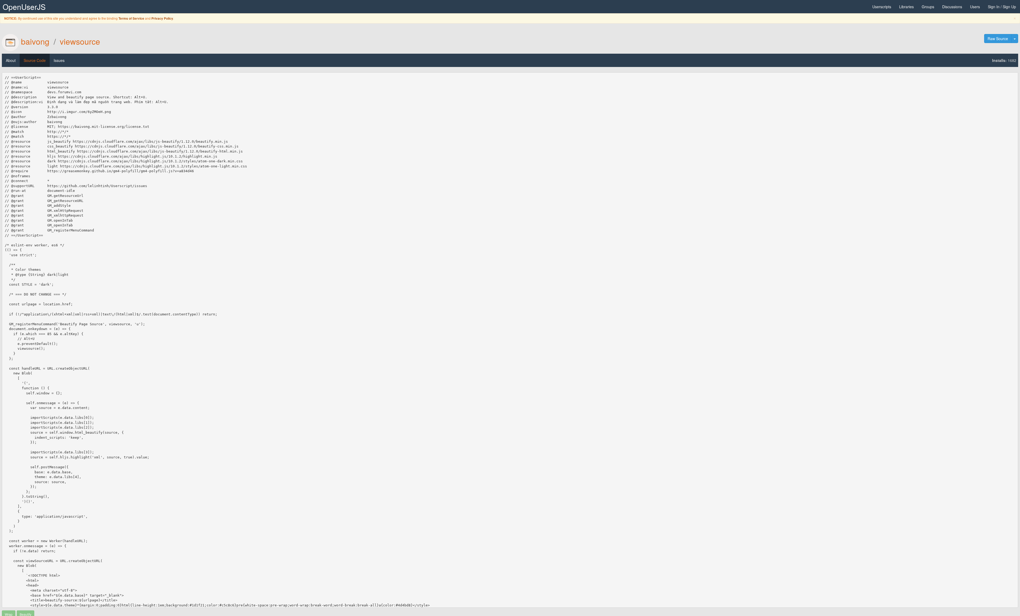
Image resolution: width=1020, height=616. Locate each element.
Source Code (35, 60)
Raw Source (998, 38)
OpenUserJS (24, 6)
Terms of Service (131, 18)
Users (975, 6)
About (11, 60)
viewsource (80, 41)
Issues (59, 60)
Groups (928, 6)
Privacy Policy (162, 18)
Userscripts (881, 6)
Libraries (906, 6)
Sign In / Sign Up (1002, 6)
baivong (35, 41)
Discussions (952, 6)
